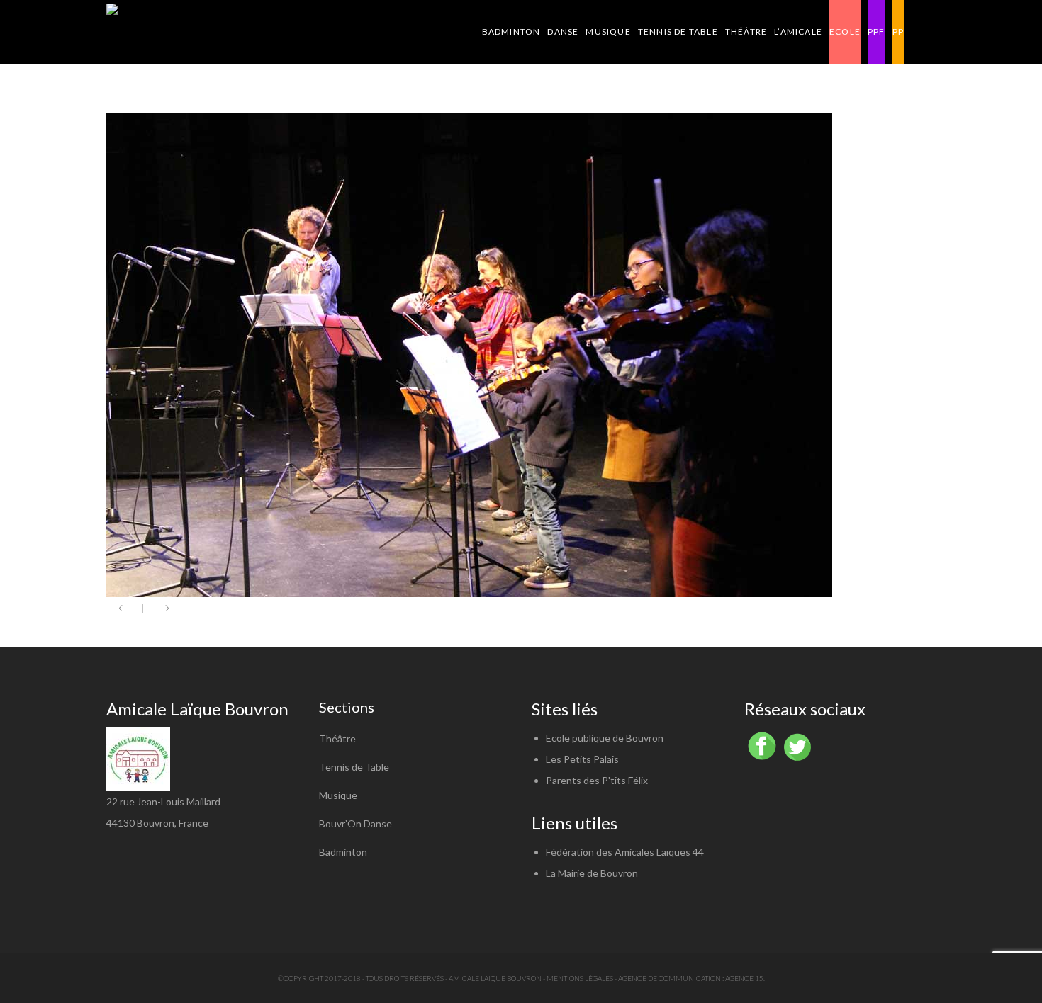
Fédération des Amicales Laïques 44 (625, 852)
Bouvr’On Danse (355, 823)
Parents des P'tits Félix (597, 780)
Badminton (343, 852)
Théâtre (337, 738)
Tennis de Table (354, 767)
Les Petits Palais (582, 759)
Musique (338, 795)
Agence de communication (669, 978)
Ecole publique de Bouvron (604, 738)
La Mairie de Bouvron (592, 873)
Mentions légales (580, 978)
